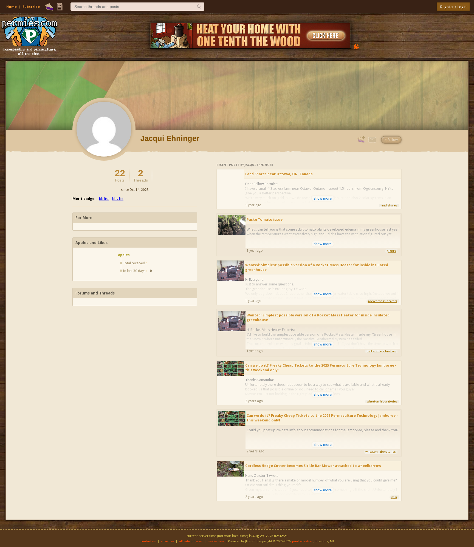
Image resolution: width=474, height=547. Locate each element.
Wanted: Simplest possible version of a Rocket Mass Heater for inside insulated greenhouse (316, 267)
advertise (167, 541)
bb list (104, 199)
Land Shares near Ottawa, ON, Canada (279, 174)
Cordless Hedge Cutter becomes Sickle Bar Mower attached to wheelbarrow (313, 466)
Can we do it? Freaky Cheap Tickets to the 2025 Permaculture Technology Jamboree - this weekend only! (320, 367)
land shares (388, 205)
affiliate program (191, 541)
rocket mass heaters (382, 301)
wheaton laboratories (382, 401)
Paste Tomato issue (265, 219)
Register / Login (453, 7)
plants (391, 251)
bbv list (117, 199)
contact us (148, 541)
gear (394, 497)
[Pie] (49, 7)
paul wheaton (302, 541)
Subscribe (31, 7)
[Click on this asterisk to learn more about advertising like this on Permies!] (356, 46)
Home (11, 7)
